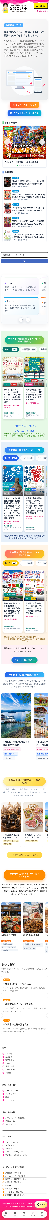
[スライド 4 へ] (23, 165)
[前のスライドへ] (7, 142)
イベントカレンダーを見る (24, 431)
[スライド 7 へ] (29, 165)
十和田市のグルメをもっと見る (24, 855)
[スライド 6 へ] (27, 165)
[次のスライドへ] (42, 142)
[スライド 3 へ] (21, 165)
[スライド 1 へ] (17, 165)
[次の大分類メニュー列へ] (28, 319)
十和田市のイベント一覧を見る (24, 426)
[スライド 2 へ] (19, 165)
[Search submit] (24, 261)
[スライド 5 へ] (25, 165)
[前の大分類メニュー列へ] (21, 319)
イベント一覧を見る (24, 660)
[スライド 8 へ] (31, 165)
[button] (24, 105)
